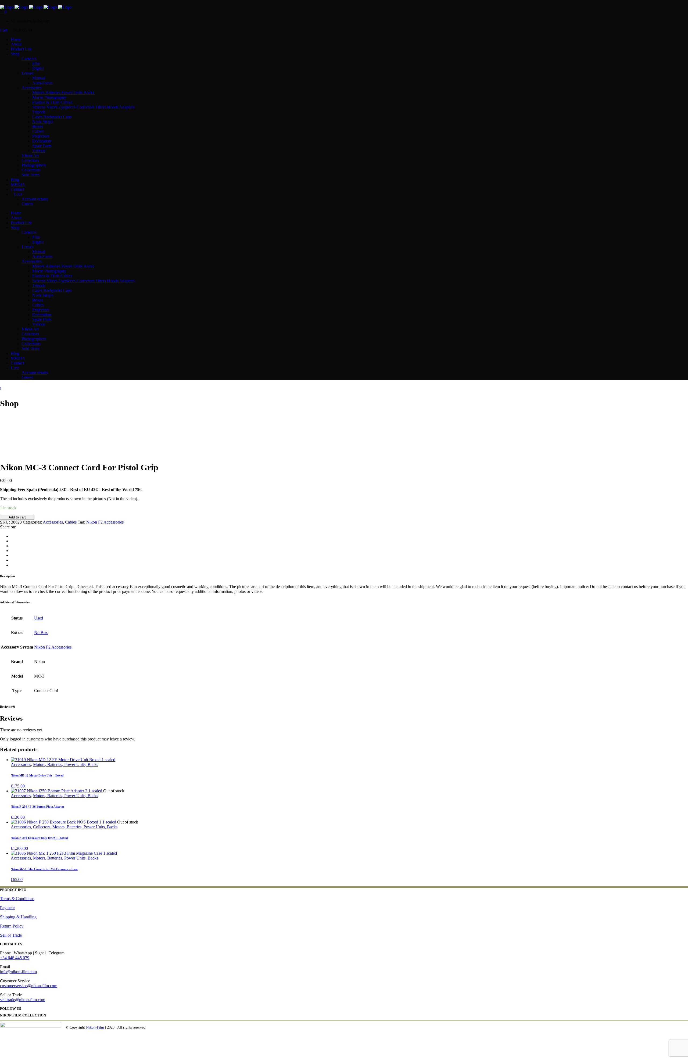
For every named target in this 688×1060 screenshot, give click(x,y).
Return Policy (11, 926)
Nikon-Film (95, 1027)
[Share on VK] (12, 565)
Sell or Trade (11, 935)
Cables (71, 522)
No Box (41, 632)
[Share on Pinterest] (12, 560)
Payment (7, 907)
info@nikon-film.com (18, 971)
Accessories (53, 522)
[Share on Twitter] (12, 541)
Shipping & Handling (18, 917)
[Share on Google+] (12, 545)
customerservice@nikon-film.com (28, 985)
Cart (4, 30)
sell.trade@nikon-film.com (22, 999)
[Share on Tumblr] (12, 555)
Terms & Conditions (17, 898)
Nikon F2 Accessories (105, 522)
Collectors (41, 827)
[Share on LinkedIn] (12, 550)
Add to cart (17, 517)
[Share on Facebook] (12, 536)
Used (38, 618)
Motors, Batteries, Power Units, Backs (65, 764)
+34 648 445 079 (14, 957)
